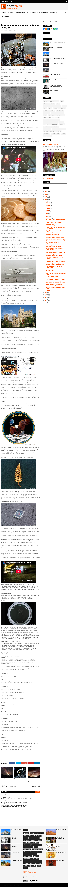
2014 (46, 295)
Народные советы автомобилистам (55, 264)
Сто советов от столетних (51, 144)
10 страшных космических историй (19, 779)
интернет (54, 112)
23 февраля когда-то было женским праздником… (55, 228)
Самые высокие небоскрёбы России (55, 252)
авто (62, 101)
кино (45, 115)
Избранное (10, 12)
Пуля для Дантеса (50, 270)
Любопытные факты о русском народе (56, 239)
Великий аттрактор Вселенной (5, 779)
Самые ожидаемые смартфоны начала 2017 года (56, 274)
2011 (46, 300)
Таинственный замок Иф (55, 53)
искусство (60, 112)
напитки (26, 851)
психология (55, 126)
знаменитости (60, 110)
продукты (62, 124)
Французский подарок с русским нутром (54, 258)
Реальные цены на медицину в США (55, 281)
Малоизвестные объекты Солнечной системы (33, 780)
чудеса (63, 133)
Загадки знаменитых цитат (53, 234)
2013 (46, 297)
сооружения (53, 131)
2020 (46, 196)
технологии (46, 133)
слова (34, 860)
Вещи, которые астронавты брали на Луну (55, 288)
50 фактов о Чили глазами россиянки (55, 282)
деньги (64, 106)
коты (63, 115)
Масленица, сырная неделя (53, 236)
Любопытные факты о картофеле (57, 42)
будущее (52, 103)
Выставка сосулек (50, 224)
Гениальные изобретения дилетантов (56, 225)
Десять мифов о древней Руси (54, 222)
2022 (46, 193)
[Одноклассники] (46, 29)
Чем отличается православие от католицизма (60, 839)
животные (62, 108)
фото (58, 133)
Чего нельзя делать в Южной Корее (55, 219)
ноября (48, 204)
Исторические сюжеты (33, 12)
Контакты (12, 1)
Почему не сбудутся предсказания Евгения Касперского (57, 80)
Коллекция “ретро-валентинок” (54, 255)
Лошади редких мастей (55, 69)
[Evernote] (55, 29)
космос (14, 21)
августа (48, 208)
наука (57, 119)
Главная (2, 1)
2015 (46, 294)
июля (47, 210)
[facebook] (66, 1)
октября (48, 205)
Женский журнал (20, 12)
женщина (56, 108)
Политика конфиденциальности (29, 872)
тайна (59, 131)
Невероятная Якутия (51, 269)
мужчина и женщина (49, 119)
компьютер (51, 115)
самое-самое (56, 129)
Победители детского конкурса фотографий (54, 244)
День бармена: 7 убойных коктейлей (55, 279)
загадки (46, 110)
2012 (46, 299)
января (48, 290)
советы (46, 131)
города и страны (48, 106)
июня (47, 211)
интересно (9, 21)
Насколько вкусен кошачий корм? (55, 237)
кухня (45, 117)
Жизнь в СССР (45, 12)
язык (50, 135)
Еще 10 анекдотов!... (48, 178)
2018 (46, 199)
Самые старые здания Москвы (54, 272)
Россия (52, 101)
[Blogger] (51, 29)
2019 (46, 197)
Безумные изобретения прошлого (57, 58)
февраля (48, 218)
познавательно (53, 124)
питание (46, 124)
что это (33, 865)
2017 (46, 201)
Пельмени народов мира (52, 250)
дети (45, 108)
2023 (46, 191)
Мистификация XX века (52, 276)
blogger (37, 791)
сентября (48, 207)
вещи (5, 21)
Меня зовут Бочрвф (51, 285)
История (46, 101)
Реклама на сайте (26, 871)
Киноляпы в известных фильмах (54, 284)
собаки (63, 129)
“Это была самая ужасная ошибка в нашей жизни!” (55, 249)
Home (2, 21)
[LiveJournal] (53, 29)
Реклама (7, 1)
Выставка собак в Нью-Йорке (53, 221)
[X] (49, 29)
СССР (57, 101)
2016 (46, 292)
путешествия (47, 129)
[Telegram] (57, 29)
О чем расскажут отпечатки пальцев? (55, 261)
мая (47, 213)
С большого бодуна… (51, 259)
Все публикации (6, 16)
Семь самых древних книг (52, 242)
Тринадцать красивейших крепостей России (55, 231)
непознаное (55, 122)
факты (53, 133)
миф (58, 117)
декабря (48, 202)
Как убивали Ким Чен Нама (53, 232)
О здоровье (53, 12)
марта (47, 216)
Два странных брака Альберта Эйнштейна (54, 267)
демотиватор (57, 106)
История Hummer (53, 90)
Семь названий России (54, 74)
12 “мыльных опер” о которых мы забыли (56, 240)
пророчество (47, 126)
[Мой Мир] (48, 29)
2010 (46, 302)
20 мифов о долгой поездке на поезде (56, 263)
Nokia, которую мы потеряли (53, 246)
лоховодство (52, 117)
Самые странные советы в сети (54, 278)
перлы (61, 122)
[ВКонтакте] (44, 29)
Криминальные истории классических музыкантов (55, 86)
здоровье (52, 110)
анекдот (46, 103)
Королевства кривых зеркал (53, 254)
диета (50, 108)
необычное (47, 122)
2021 (46, 194)
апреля (48, 215)
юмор (45, 135)
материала (7, 760)
